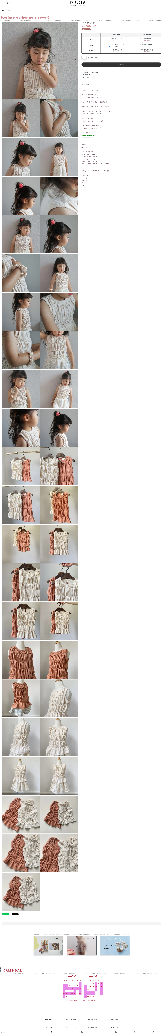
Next (75, 60)
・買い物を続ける (87, 75)
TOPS (9, 10)
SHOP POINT (49, 1019)
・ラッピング (85, 77)
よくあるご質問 (92, 1027)
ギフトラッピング (48, 1027)
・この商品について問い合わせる (91, 72)
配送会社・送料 (92, 1019)
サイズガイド (114, 1019)
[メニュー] (159, 4)
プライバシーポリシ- (70, 1027)
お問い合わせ (114, 1027)
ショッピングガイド (70, 1019)
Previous (4, 60)
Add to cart (121, 64)
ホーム (3, 10)
